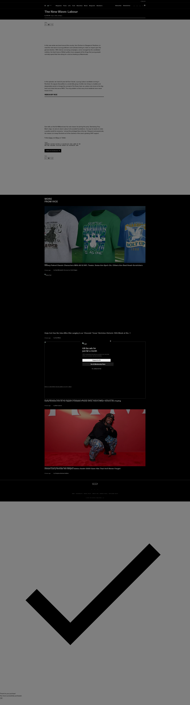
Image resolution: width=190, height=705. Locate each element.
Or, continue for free (96, 368)
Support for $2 (96, 360)
